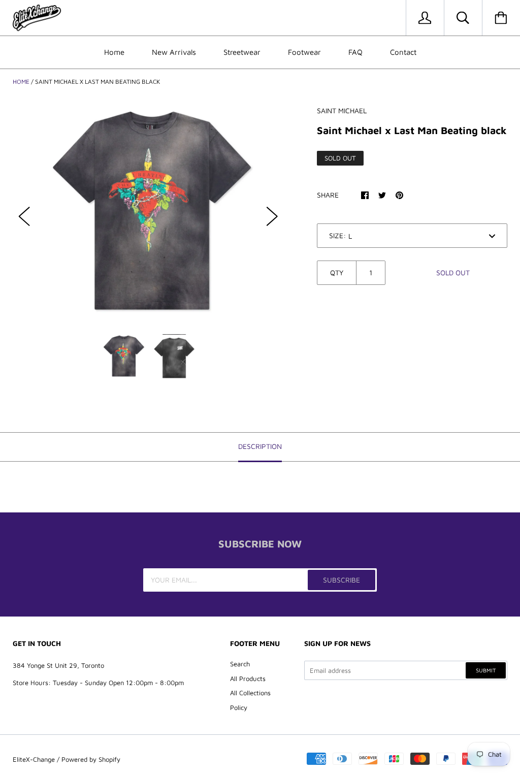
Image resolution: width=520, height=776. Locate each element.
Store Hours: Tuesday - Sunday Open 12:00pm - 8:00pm (98, 682)
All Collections (250, 693)
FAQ (355, 52)
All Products (248, 678)
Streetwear (242, 52)
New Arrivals (174, 52)
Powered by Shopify (90, 759)
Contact (403, 52)
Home (114, 52)
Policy (238, 707)
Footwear (304, 52)
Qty (336, 272)
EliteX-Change (34, 759)
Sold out (453, 272)
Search (240, 664)
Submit (486, 670)
